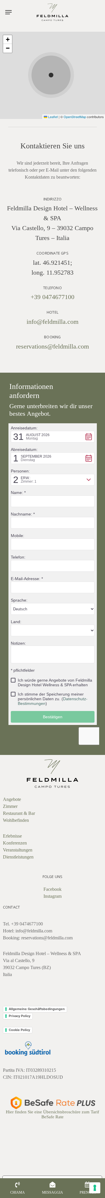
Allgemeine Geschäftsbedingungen (37, 1009)
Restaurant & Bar (19, 813)
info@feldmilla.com (52, 321)
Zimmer (10, 806)
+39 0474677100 (52, 297)
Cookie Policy (19, 1030)
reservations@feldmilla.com (52, 346)
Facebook (52, 889)
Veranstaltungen (17, 849)
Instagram (52, 896)
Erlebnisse (12, 835)
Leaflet (52, 116)
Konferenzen (15, 842)
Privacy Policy (19, 1016)
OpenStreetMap (75, 116)
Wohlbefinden (16, 820)
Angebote (12, 799)
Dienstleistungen (18, 856)
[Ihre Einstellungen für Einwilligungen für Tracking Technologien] (94, 1187)
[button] (8, 12)
